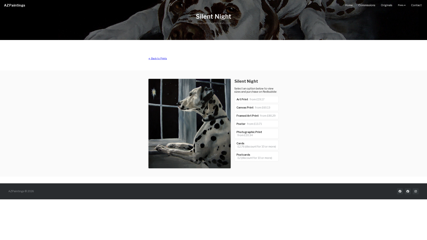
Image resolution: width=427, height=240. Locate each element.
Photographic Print (249, 133)
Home (349, 5)
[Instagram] (416, 191)
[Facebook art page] (408, 191)
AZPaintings (14, 5)
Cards (256, 145)
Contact (416, 5)
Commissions (366, 5)
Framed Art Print (256, 115)
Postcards (254, 156)
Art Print (251, 99)
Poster (249, 124)
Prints (401, 5)
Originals (386, 5)
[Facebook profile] (400, 191)
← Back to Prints (157, 58)
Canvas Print (253, 107)
